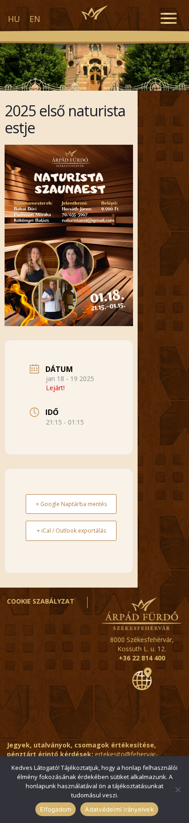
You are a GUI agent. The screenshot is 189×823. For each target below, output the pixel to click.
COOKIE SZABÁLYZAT (40, 601)
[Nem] (177, 789)
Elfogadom (55, 809)
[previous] (12, 65)
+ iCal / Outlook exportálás (71, 530)
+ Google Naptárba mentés (71, 504)
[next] (177, 65)
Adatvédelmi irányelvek (119, 809)
